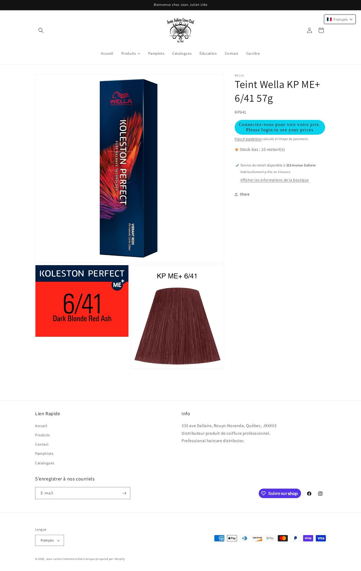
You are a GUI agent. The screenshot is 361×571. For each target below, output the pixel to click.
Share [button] (245, 194)
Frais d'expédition (248, 139)
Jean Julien (54, 559)
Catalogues (44, 463)
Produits (42, 435)
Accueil (41, 425)
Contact (42, 444)
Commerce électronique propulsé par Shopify (93, 559)
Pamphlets (44, 453)
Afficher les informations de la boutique (274, 180)
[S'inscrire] (124, 493)
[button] (41, 30)
